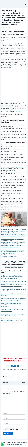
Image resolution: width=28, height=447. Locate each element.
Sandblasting (4, 168)
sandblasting (18, 111)
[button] (25, 4)
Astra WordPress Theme (16, 444)
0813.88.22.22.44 (14, 366)
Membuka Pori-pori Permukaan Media (9, 226)
